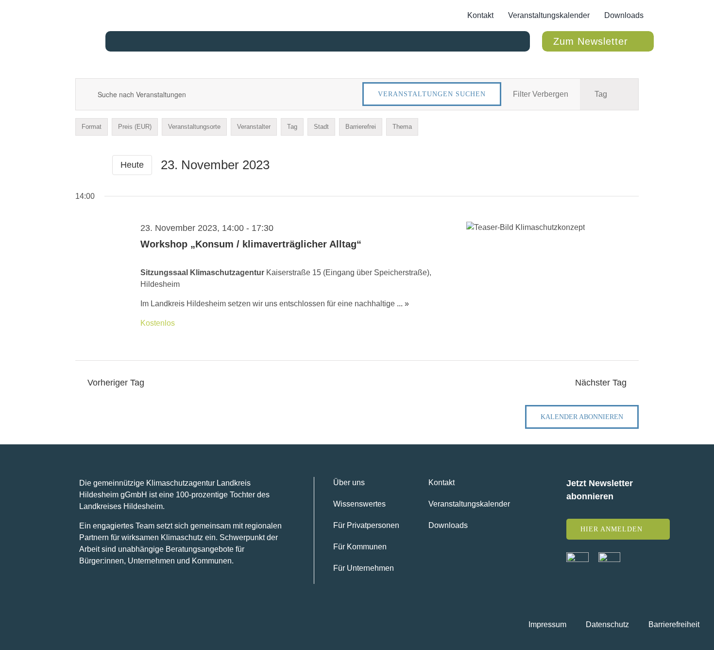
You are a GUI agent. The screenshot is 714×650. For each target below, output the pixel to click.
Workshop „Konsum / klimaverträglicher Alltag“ (250, 244)
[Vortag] (81, 165)
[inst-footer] (609, 556)
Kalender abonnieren (582, 417)
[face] (577, 556)
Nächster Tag (601, 382)
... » (403, 303)
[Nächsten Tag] (97, 165)
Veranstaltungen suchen (432, 94)
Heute (132, 165)
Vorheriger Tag (115, 382)
